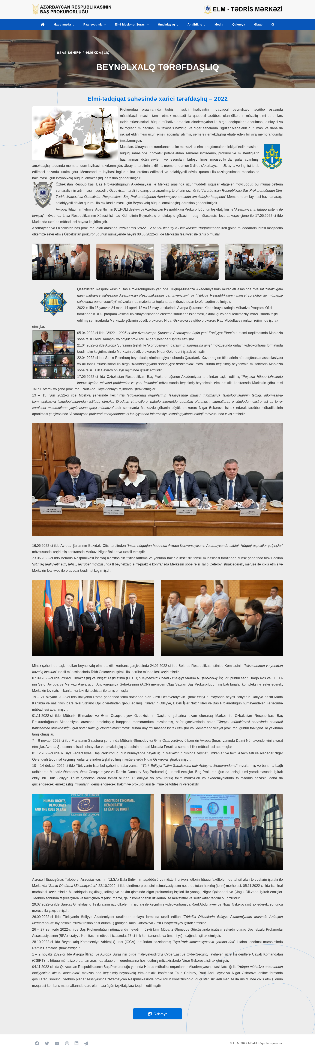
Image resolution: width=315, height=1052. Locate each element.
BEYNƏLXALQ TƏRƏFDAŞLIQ (157, 67)
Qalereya (159, 1014)
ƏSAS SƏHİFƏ (69, 52)
